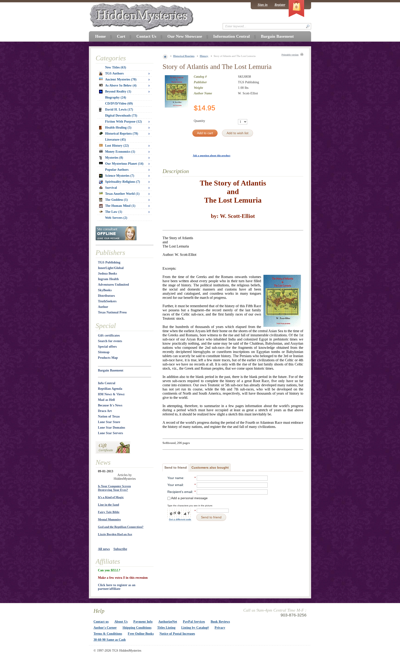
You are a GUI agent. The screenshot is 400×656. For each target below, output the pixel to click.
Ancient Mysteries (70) (121, 79)
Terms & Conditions (108, 633)
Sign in (263, 4)
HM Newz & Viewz (111, 394)
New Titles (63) (115, 67)
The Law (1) (113, 212)
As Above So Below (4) (121, 85)
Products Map (108, 357)
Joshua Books (107, 273)
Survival (111, 187)
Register (280, 4)
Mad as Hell (106, 400)
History (204, 56)
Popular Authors (116, 169)
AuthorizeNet (167, 621)
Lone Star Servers (110, 433)
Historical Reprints (183, 56)
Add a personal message (189, 498)
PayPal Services (194, 621)
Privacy (220, 627)
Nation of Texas (109, 416)
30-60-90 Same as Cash (110, 639)
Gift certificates (109, 335)
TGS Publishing (109, 262)
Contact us (101, 621)
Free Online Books (141, 633)
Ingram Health (108, 279)
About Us (121, 621)
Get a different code (180, 519)
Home (100, 36)
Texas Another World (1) (122, 193)
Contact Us (146, 36)
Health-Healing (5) (118, 127)
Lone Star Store (109, 422)
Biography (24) (115, 97)
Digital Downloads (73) (121, 115)
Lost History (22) (117, 145)
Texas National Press (112, 312)
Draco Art (105, 411)
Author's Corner (105, 627)
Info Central (106, 383)
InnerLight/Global (111, 268)
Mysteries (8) (114, 157)
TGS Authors (114, 73)
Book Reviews (220, 621)
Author (103, 307)
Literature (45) (115, 139)
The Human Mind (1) (120, 205)
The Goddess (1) (116, 199)
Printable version (290, 54)
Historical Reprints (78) (121, 133)
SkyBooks (105, 290)
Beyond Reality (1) (118, 91)
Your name (175, 478)
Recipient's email (179, 492)
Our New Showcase (184, 36)
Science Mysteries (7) (119, 175)
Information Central (231, 36)
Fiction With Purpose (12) (123, 121)
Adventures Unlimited (113, 284)
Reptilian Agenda (110, 388)
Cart (121, 36)
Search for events (110, 341)
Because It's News (110, 405)
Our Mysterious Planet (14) (124, 163)
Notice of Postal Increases (177, 633)
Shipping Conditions (136, 627)
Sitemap (103, 352)
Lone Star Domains (111, 427)
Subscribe (120, 549)
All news (104, 549)
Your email (175, 485)
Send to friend (175, 467)
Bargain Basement (110, 370)
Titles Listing (166, 627)
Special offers (107, 346)
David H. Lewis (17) (119, 109)
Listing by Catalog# (195, 627)
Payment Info (143, 621)
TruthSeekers (107, 301)
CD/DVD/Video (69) (119, 103)
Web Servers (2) (116, 218)
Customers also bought (210, 467)
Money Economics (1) (120, 151)
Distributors (106, 295)
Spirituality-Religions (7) (122, 181)
